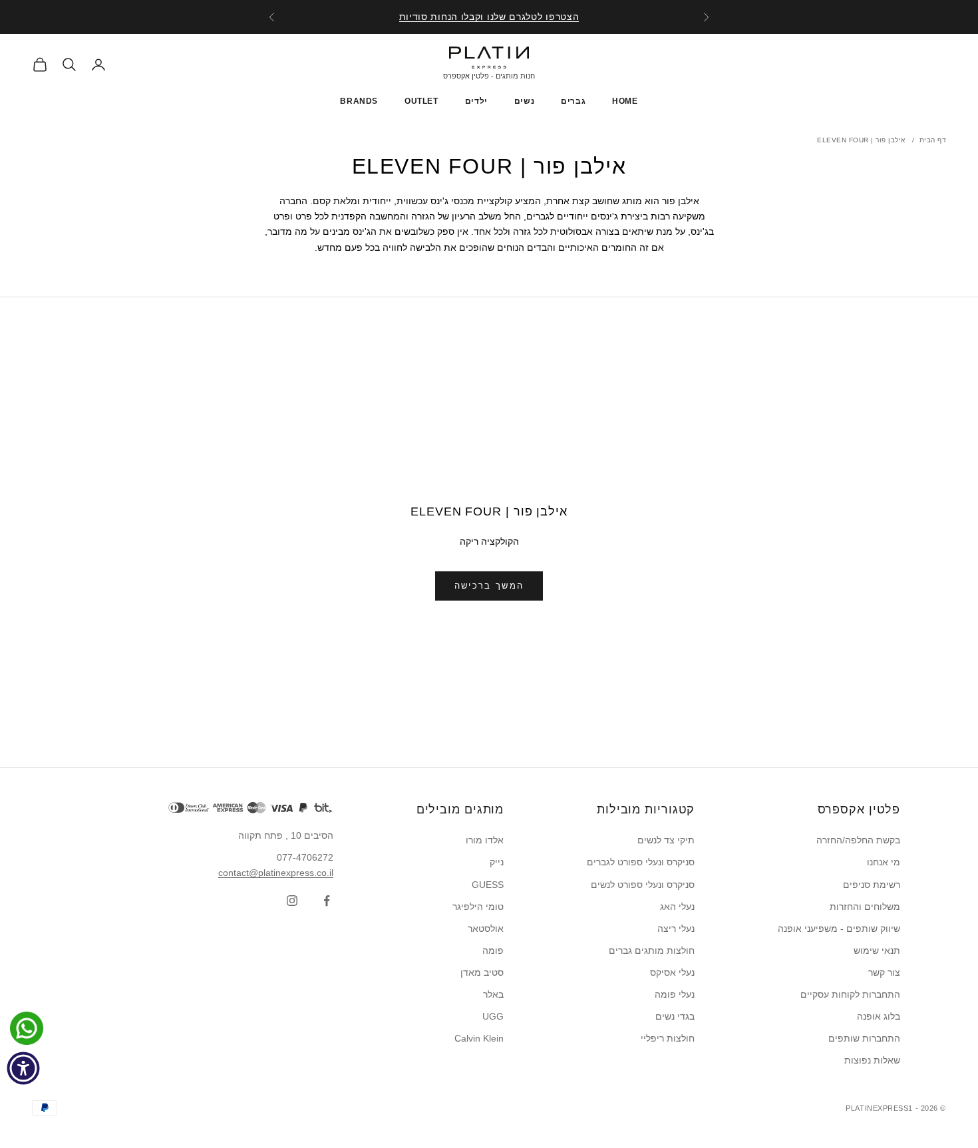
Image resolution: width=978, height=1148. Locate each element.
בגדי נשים (675, 1016)
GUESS (488, 884)
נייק (497, 862)
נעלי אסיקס (672, 972)
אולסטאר (486, 928)
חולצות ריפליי (668, 1038)
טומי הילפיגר (478, 906)
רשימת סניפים (871, 884)
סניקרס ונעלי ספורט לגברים (641, 862)
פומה (493, 950)
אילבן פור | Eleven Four (861, 140)
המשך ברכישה (489, 586)
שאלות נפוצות (872, 1060)
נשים (524, 101)
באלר (493, 994)
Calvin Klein (479, 1038)
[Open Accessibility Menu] (23, 1068)
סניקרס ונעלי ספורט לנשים (643, 884)
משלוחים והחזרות (865, 906)
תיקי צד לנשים (666, 840)
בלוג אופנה (878, 1016)
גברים (573, 101)
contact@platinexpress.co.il (275, 872)
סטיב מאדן (482, 972)
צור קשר (884, 972)
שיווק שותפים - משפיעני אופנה (839, 928)
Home (624, 101)
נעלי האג (677, 906)
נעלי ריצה (676, 928)
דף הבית (933, 140)
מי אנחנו (883, 862)
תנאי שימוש (877, 950)
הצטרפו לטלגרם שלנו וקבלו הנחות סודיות (489, 16)
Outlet (421, 101)
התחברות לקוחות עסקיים (850, 994)
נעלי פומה (675, 994)
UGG (493, 1016)
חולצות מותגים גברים (652, 950)
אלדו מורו (485, 840)
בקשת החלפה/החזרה (858, 840)
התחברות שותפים (864, 1038)
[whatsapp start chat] (23, 1028)
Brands (359, 101)
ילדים (476, 101)
